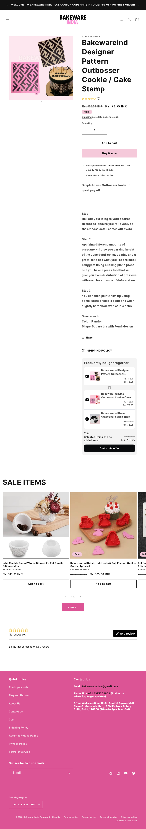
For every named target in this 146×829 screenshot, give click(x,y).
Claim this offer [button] (109, 448)
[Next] (68, 68)
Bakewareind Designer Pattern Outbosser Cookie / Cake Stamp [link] (115, 372)
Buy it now (109, 153)
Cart (11, 719)
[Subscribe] (69, 773)
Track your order (19, 687)
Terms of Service (19, 751)
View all (73, 607)
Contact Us (16, 711)
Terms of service (108, 817)
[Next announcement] (139, 5)
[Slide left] (65, 597)
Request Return (18, 695)
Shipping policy (129, 817)
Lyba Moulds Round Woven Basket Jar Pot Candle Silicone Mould (33, 564)
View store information (100, 175)
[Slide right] (81, 597)
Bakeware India (31, 817)
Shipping (87, 117)
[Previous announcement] (7, 5)
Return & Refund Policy (23, 735)
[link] (95, 376)
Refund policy (71, 817)
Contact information (126, 821)
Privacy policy (89, 817)
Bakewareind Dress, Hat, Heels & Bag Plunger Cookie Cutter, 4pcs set (103, 564)
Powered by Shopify (50, 817)
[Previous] (14, 68)
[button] (7, 20)
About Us (14, 703)
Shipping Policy (18, 727)
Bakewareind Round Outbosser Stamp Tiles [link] (115, 415)
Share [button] (89, 337)
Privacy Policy (18, 743)
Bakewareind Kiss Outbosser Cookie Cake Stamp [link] (116, 395)
